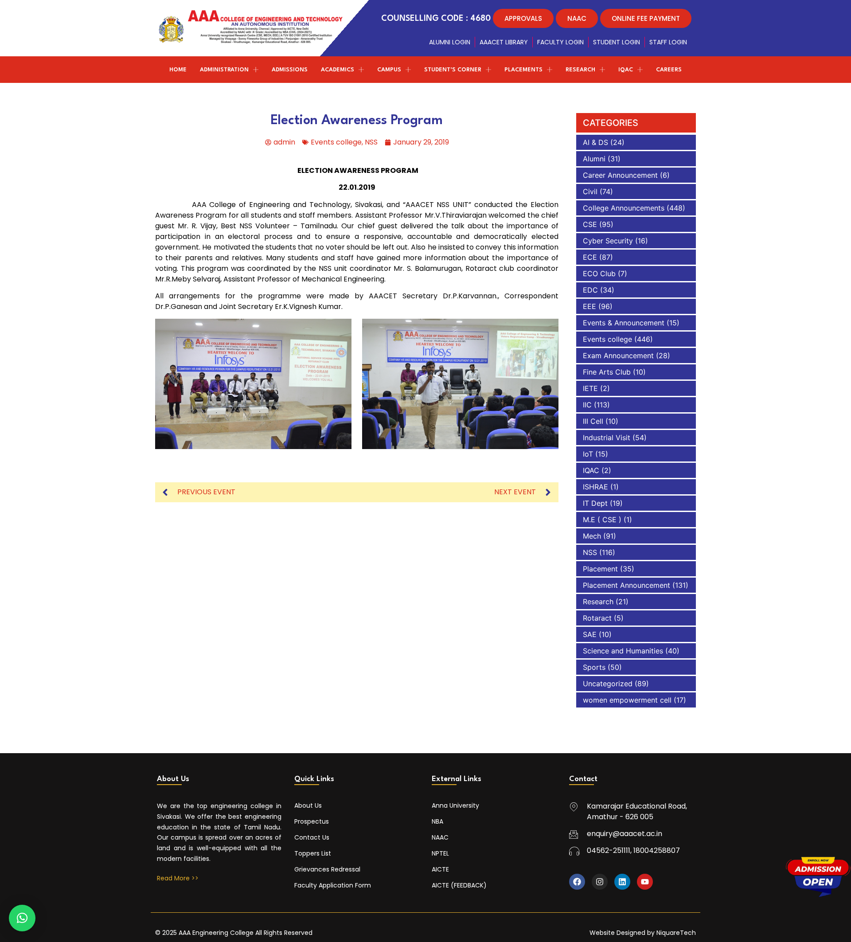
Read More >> (178, 878)
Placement (600, 568)
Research (598, 601)
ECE (590, 257)
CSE (590, 224)
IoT (588, 454)
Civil (590, 191)
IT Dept (595, 503)
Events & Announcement (623, 322)
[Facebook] (577, 882)
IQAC (591, 470)
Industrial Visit (606, 437)
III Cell (593, 421)
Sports (594, 667)
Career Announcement (620, 175)
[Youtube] (645, 882)
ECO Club (599, 273)
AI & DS (595, 142)
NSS (371, 142)
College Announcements (623, 207)
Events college (336, 142)
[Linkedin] (622, 882)
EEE (589, 306)
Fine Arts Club (607, 371)
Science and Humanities (623, 650)
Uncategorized (607, 683)
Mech (592, 536)
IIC (587, 404)
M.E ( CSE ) (602, 519)
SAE (590, 634)
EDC (590, 289)
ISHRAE (595, 486)
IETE (590, 388)
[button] (22, 918)
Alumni (594, 158)
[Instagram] (600, 882)
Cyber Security (608, 240)
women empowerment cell (627, 700)
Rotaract (597, 618)
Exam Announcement (618, 355)
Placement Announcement (626, 585)
